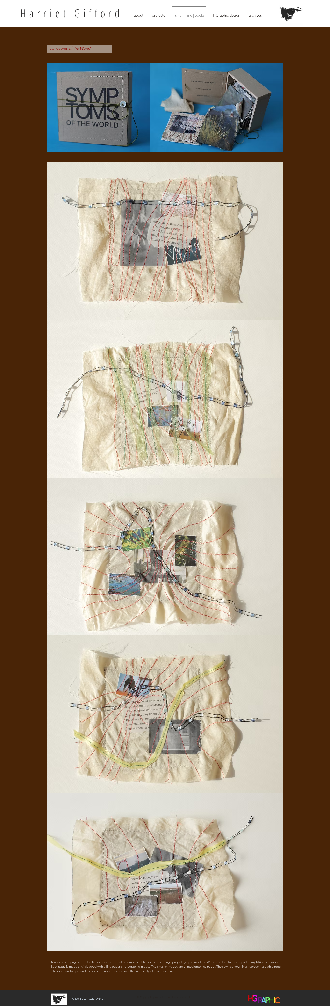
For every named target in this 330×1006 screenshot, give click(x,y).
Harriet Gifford (71, 13)
